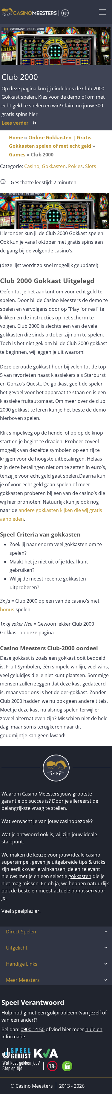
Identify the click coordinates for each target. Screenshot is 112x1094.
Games (17, 154)
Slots (90, 166)
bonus (7, 609)
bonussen (82, 890)
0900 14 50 (33, 1029)
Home (16, 137)
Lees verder (19, 123)
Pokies (75, 166)
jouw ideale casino (79, 854)
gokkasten (79, 876)
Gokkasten (54, 166)
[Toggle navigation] (102, 12)
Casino (31, 166)
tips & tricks (92, 862)
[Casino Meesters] (35, 12)
